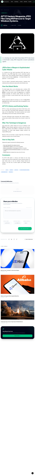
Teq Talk (29, 1)
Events (21, 1)
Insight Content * (7, 207)
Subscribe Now (17, 335)
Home (12, 1)
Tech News (16, 1)
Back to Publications (29, 239)
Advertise (25, 1)
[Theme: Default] (32, 473)
